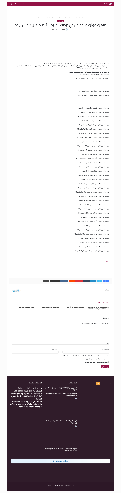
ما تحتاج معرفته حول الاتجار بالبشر (26, 307)
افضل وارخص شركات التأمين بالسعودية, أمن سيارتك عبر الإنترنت (61, 388)
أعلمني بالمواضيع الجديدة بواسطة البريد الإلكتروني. (96, 362)
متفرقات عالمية (71, 18)
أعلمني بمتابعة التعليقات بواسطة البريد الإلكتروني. (97, 359)
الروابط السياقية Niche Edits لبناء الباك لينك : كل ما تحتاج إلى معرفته (61, 422)
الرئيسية (82, 18)
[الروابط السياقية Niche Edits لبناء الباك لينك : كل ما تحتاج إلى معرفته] (60, 409)
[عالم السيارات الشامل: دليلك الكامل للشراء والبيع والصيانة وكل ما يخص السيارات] (60, 436)
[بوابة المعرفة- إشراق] (108, 4)
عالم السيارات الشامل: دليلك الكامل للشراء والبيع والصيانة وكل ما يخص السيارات (61, 449)
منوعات (77, 18)
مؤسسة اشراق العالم (20, 4)
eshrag (63, 30)
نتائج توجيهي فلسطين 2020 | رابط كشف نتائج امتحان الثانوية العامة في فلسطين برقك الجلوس (98, 308)
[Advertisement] (60, 11)
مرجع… (107, 261)
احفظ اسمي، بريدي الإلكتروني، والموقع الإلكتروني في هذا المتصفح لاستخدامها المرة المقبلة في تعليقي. (85, 355)
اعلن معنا (50, 485)
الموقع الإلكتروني (105, 349)
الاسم (107, 343)
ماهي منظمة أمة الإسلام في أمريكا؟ (50, 307)
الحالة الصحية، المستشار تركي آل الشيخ (75, 307)
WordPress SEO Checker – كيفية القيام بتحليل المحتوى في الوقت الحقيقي (61, 394)
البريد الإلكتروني (55, 349)
